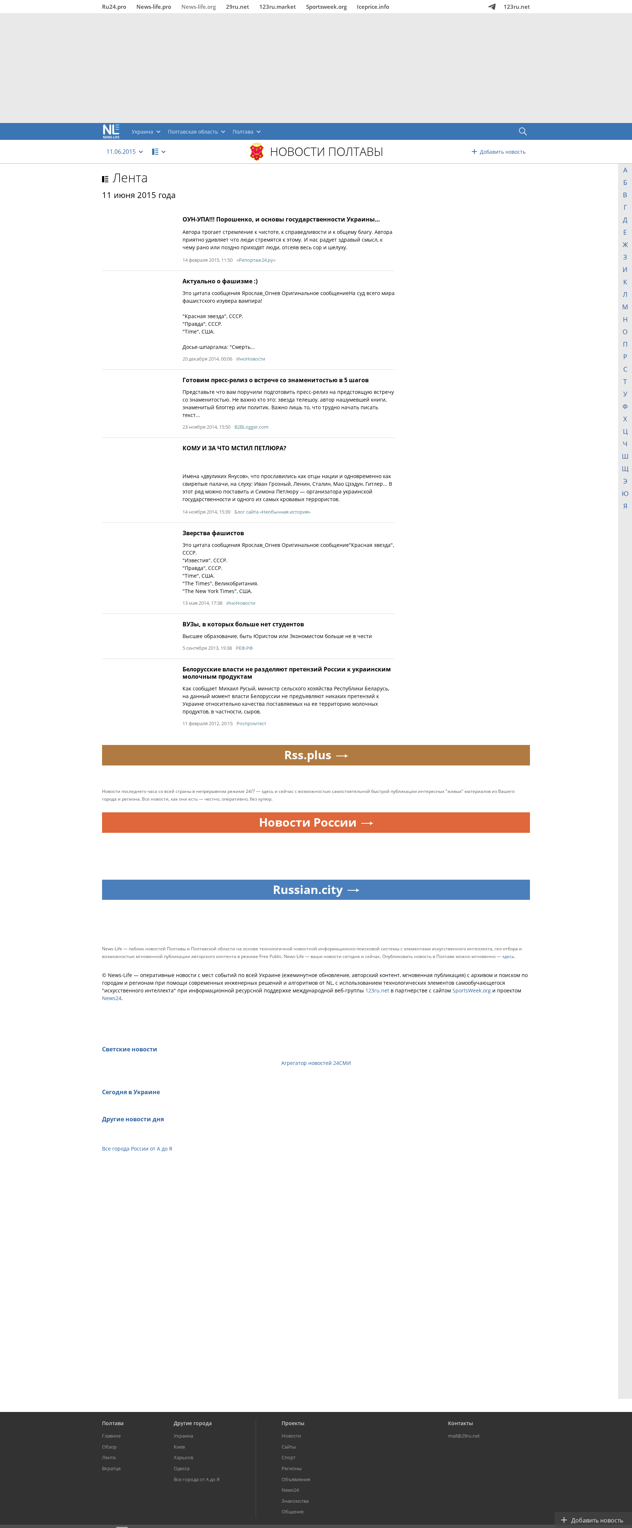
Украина (183, 1435)
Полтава (113, 1423)
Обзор (109, 1446)
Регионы (292, 1468)
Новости (291, 1435)
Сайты (289, 1446)
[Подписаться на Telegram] (492, 6)
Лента (130, 177)
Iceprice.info (373, 6)
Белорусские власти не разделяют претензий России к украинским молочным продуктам (287, 673)
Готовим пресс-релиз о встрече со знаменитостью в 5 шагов (276, 380)
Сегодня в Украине (131, 1092)
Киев (179, 1446)
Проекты (293, 1423)
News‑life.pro (153, 6)
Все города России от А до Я (137, 1148)
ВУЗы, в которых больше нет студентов (243, 624)
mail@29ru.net (464, 1435)
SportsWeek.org (471, 990)
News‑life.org (198, 6)
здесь (508, 956)
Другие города (193, 1423)
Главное (111, 1435)
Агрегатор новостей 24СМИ (316, 1062)
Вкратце (111, 1468)
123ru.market (277, 6)
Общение (293, 1511)
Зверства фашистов (213, 533)
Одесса (181, 1468)
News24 (111, 998)
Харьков (183, 1457)
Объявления (296, 1479)
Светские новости (129, 1049)
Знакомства (295, 1501)
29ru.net (237, 6)
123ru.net (517, 6)
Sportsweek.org (326, 6)
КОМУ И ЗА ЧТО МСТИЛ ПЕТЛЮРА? (234, 448)
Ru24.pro (114, 6)
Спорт (289, 1457)
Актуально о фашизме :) (220, 281)
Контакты (460, 1423)
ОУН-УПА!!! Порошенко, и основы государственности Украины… (281, 219)
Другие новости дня (133, 1119)
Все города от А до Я (196, 1479)
